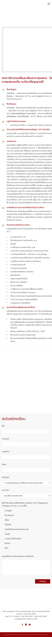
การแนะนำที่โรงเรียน (13, 538)
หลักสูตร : (6, 477)
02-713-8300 (14, 616)
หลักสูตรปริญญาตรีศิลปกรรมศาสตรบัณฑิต (31, 16)
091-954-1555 (27, 616)
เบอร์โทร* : (6, 451)
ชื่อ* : (4, 426)
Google (8, 510)
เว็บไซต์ (8, 524)
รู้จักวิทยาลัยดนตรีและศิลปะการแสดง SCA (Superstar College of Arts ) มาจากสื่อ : (25, 504)
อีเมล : (4, 464)
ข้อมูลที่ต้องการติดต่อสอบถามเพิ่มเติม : (18, 556)
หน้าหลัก (5, 16)
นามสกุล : (6, 438)
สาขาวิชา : (6, 490)
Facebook (9, 515)
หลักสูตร (12, 16)
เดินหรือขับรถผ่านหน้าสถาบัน (17, 529)
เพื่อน (7, 520)
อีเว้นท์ (7, 543)
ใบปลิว (7, 534)
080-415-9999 (41, 616)
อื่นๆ (6, 548)
